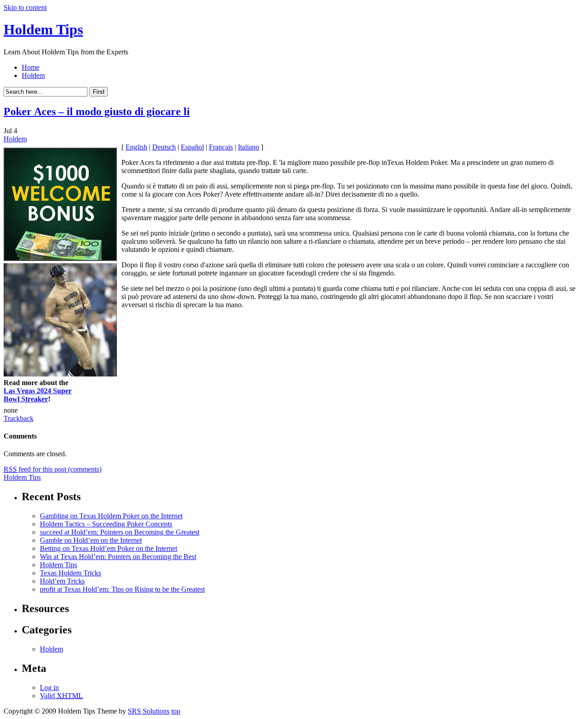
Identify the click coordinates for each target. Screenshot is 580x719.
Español (192, 147)
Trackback (19, 418)
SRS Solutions (148, 711)
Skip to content (25, 7)
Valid (61, 696)
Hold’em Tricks (62, 581)
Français (221, 147)
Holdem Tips (43, 29)
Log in (49, 687)
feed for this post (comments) (53, 469)
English (136, 147)
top (175, 711)
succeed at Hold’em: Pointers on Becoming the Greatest (119, 532)
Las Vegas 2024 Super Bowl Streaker (38, 395)
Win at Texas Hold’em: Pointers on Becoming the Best (118, 556)
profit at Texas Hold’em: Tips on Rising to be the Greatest (122, 589)
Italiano (248, 147)
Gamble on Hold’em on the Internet (91, 540)
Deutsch (164, 147)
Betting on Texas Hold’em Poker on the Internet (108, 548)
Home (30, 67)
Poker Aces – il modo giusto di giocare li (97, 111)
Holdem (33, 75)
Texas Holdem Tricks (70, 573)
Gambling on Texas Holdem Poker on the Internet (111, 516)
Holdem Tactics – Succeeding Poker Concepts (106, 524)
